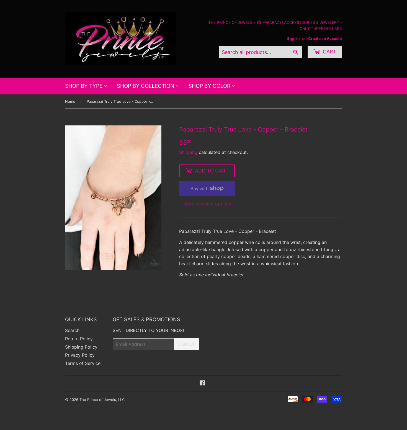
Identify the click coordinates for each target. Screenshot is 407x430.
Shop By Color (210, 86)
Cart (328, 52)
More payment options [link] (207, 204)
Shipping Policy (81, 347)
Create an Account (325, 38)
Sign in (293, 38)
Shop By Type (84, 86)
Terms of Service (83, 363)
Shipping (188, 152)
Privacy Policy (80, 355)
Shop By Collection (146, 86)
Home (70, 101)
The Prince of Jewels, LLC (102, 399)
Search (72, 330)
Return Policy (79, 338)
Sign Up (187, 344)
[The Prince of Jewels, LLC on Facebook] (202, 383)
